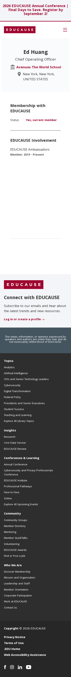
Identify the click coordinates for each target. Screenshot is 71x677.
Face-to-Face (11, 492)
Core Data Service (15, 443)
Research (9, 437)
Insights (10, 430)
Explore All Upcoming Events (21, 504)
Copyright (11, 628)
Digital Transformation (17, 391)
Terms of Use (14, 643)
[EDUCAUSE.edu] (20, 29)
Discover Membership (17, 572)
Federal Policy (12, 397)
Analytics (9, 367)
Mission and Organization (19, 578)
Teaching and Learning (17, 415)
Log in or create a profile (22, 319)
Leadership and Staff (17, 584)
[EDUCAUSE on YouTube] (28, 667)
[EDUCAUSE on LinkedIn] (20, 667)
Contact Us (10, 608)
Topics (8, 361)
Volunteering (11, 544)
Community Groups (15, 520)
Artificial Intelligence (16, 373)
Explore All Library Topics (19, 421)
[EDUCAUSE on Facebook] (5, 667)
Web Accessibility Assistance (25, 655)
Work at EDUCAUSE (15, 602)
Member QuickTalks (16, 538)
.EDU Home (12, 649)
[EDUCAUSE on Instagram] (12, 667)
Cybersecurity (12, 385)
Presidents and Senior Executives (24, 403)
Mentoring (10, 532)
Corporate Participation (18, 596)
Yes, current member (41, 120)
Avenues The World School (38, 67)
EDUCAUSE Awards (15, 550)
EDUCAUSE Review (15, 449)
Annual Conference (15, 465)
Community (12, 513)
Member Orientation (16, 590)
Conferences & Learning (21, 458)
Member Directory (15, 526)
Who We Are (13, 565)
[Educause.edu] (23, 284)
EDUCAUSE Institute (15, 481)
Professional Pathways (18, 487)
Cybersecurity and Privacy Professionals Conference (28, 473)
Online (8, 499)
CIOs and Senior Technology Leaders (26, 379)
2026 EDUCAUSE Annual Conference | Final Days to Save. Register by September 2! (35, 10)
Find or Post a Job (14, 556)
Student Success (14, 409)
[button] (65, 29)
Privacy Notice (14, 637)
